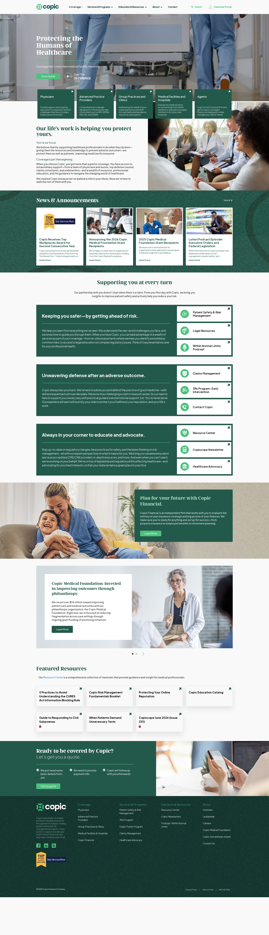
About (155, 6)
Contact (172, 6)
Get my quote (48, 786)
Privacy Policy (191, 890)
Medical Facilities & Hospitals (93, 833)
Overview (208, 809)
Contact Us (209, 843)
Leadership (208, 816)
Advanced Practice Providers (88, 818)
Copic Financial (86, 840)
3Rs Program (126, 819)
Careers (207, 823)
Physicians (83, 809)
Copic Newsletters (171, 816)
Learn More (150, 533)
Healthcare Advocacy (131, 840)
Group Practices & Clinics (91, 826)
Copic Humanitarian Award (216, 836)
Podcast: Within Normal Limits (173, 825)
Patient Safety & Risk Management (130, 811)
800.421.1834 (224, 890)
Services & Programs (98, 6)
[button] (76, 7)
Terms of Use (208, 890)
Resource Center (53, 677)
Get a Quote (48, 76)
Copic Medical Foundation (216, 829)
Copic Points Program (131, 826)
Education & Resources (131, 6)
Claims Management (130, 833)
